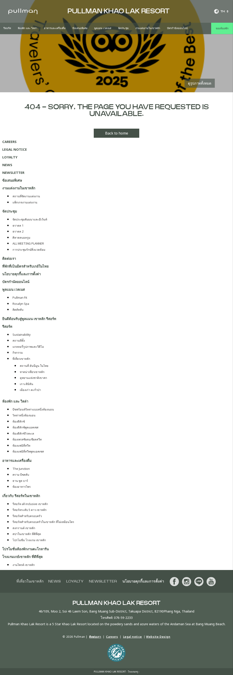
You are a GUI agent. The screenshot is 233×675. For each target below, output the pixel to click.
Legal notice (14, 149)
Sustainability (21, 335)
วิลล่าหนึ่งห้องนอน (24, 415)
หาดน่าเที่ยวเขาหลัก (32, 372)
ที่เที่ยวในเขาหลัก (30, 581)
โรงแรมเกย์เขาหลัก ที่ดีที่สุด (22, 556)
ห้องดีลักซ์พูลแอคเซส (25, 427)
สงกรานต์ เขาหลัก (24, 528)
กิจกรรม (18, 353)
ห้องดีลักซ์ (19, 421)
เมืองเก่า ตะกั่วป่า (30, 390)
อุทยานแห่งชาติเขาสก (33, 378)
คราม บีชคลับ (21, 475)
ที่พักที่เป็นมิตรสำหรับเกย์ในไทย (25, 266)
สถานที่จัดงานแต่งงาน (26, 196)
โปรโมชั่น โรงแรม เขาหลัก (29, 540)
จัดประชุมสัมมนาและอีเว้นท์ (30, 219)
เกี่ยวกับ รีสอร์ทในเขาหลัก (21, 495)
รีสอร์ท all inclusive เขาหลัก (30, 504)
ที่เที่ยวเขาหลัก (21, 359)
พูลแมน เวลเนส (102, 28)
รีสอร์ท (7, 28)
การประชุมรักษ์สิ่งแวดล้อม (29, 250)
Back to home (116, 133)
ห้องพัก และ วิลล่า (27, 28)
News (7, 164)
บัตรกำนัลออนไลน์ (177, 28)
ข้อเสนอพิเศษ (79, 28)
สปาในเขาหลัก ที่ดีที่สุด (27, 534)
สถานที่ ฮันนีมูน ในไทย (34, 366)
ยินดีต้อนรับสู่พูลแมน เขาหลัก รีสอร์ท (29, 318)
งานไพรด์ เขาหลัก (24, 565)
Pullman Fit (20, 298)
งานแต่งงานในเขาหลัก (147, 28)
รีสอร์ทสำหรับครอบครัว (27, 516)
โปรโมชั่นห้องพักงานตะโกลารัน (25, 549)
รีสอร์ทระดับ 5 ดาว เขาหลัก (30, 510)
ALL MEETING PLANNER (28, 243)
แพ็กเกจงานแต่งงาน (25, 202)
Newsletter (13, 172)
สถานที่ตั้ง (19, 340)
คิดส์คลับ (18, 310)
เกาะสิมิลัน (26, 384)
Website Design (158, 637)
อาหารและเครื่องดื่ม (55, 28)
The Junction (21, 469)
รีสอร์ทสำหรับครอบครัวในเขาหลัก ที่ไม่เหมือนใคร (43, 522)
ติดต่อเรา (9, 258)
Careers (9, 141)
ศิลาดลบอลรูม (21, 238)
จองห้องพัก (222, 28)
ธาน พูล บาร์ (20, 481)
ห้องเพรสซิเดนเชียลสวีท (27, 439)
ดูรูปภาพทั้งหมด (199, 83)
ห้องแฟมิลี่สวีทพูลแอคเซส (28, 451)
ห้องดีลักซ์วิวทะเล (23, 433)
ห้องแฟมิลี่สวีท (21, 446)
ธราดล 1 (18, 226)
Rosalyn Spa (21, 304)
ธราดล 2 (18, 231)
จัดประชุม (123, 28)
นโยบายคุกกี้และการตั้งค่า (21, 274)
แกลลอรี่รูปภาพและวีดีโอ (28, 347)
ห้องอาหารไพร (22, 487)
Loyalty (10, 157)
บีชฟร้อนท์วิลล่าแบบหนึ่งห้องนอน (33, 409)
